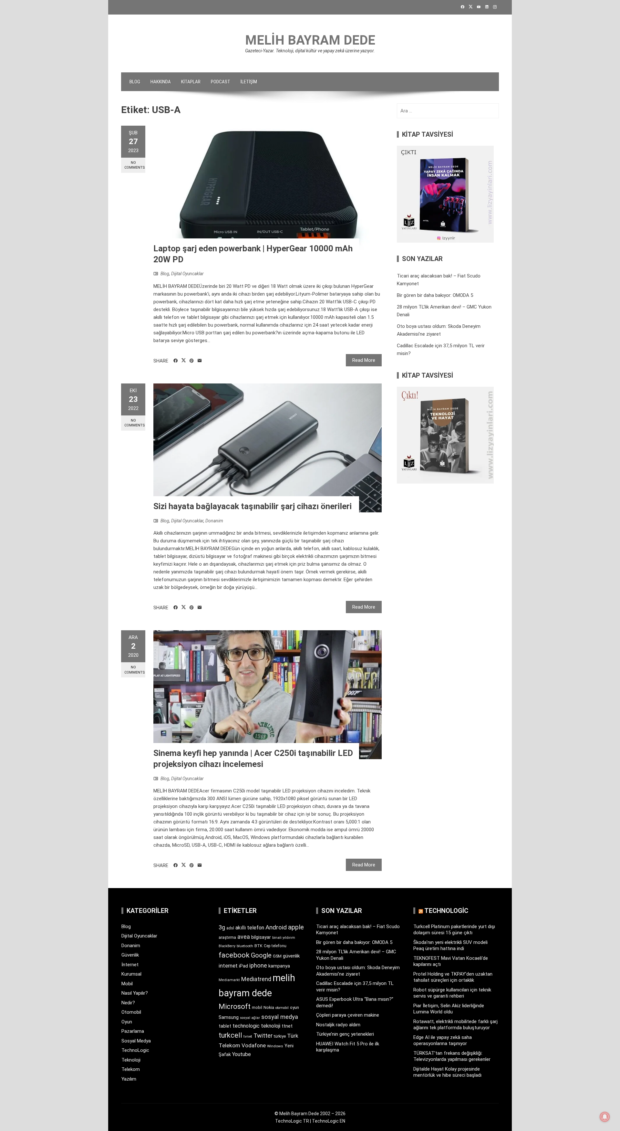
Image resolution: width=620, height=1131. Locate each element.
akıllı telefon (249, 928)
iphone (258, 965)
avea (243, 936)
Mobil (127, 984)
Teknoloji (130, 1060)
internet (228, 966)
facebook (234, 955)
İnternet (130, 965)
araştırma (227, 937)
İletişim (249, 82)
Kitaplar (191, 82)
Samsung (229, 1017)
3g (222, 927)
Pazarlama (132, 1031)
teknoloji (270, 1026)
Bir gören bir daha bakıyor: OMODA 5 (435, 295)
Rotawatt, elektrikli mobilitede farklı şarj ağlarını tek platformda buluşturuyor (455, 1025)
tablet (225, 1026)
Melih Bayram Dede (310, 40)
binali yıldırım (283, 938)
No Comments (134, 165)
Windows (275, 1046)
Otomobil (131, 1012)
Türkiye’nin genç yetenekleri (345, 1034)
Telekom (130, 1069)
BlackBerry (227, 946)
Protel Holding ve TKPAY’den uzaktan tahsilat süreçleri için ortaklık (452, 977)
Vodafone (254, 1045)
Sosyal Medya (136, 1041)
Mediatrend (256, 979)
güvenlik (291, 956)
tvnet (247, 1036)
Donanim (214, 520)
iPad (243, 966)
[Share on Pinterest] (192, 360)
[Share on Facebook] (175, 360)
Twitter (263, 1035)
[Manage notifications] (605, 1117)
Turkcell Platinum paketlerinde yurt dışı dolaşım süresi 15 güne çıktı (454, 930)
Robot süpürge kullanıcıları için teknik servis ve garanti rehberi (452, 993)
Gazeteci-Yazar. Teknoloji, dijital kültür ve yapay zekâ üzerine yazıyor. (310, 50)
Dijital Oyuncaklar (187, 273)
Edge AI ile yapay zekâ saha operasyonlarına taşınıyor (442, 1040)
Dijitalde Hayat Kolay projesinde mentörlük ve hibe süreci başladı (447, 1072)
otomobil (282, 1008)
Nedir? (128, 1003)
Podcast (220, 82)
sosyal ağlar (250, 1018)
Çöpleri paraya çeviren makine (347, 1015)
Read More (363, 360)
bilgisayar (261, 937)
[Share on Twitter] (184, 360)
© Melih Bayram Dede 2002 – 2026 (310, 1113)
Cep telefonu (275, 946)
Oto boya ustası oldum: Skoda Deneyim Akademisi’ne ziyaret (358, 971)
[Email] (200, 360)
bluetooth (245, 946)
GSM (277, 956)
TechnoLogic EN (328, 1121)
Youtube (241, 1054)
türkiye (280, 1036)
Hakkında (160, 82)
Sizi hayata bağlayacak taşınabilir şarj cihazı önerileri (252, 506)
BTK (258, 945)
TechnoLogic (135, 1050)
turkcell (230, 1035)
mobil (257, 1007)
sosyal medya (279, 1016)
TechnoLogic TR (292, 1121)
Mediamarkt (229, 980)
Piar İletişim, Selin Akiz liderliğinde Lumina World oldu (448, 1009)
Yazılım (128, 1079)
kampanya (279, 966)
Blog (134, 82)
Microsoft (235, 1006)
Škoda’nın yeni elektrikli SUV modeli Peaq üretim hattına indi (450, 945)
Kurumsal (131, 974)
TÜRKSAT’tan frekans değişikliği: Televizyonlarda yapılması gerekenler (452, 1056)
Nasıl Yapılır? (134, 993)
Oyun (126, 1022)
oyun (294, 1007)
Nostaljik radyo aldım (338, 1025)
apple (296, 927)
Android (276, 927)
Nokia (269, 1007)
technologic (246, 1026)
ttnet (287, 1026)
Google (261, 955)
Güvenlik (130, 955)
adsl (230, 928)
